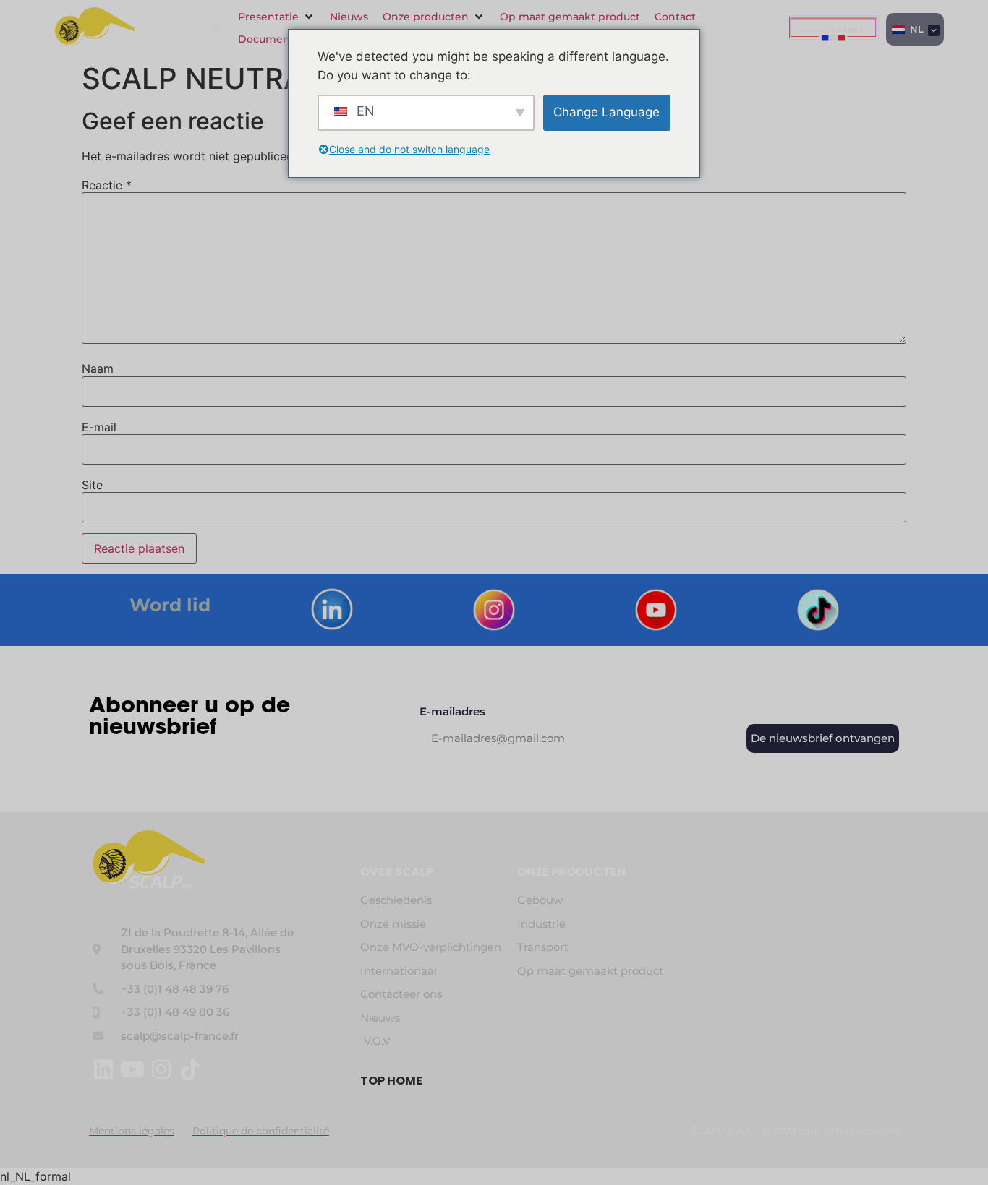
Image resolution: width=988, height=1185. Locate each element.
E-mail (99, 427)
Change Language (606, 112)
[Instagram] (161, 1069)
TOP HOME (391, 1080)
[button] (277, 17)
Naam (98, 368)
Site (92, 485)
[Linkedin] (103, 1069)
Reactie (107, 185)
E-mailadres (452, 712)
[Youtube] (132, 1069)
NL (915, 29)
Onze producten (571, 871)
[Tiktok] (190, 1069)
